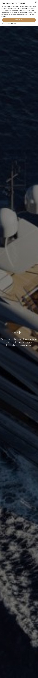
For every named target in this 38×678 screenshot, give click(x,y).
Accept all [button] (19, 20)
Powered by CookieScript (9, 23)
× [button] (35, 2)
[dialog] (19, 13)
